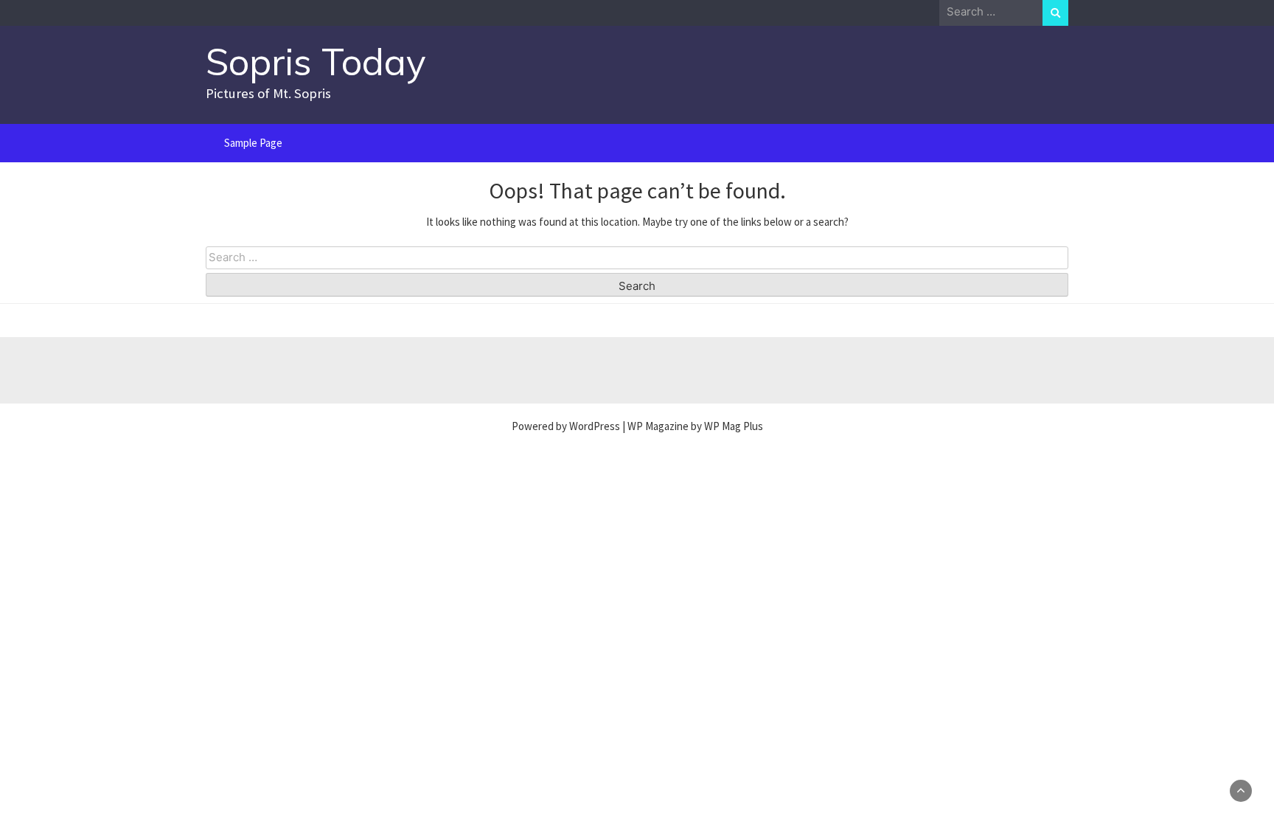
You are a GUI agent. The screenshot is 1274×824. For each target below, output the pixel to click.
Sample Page (253, 143)
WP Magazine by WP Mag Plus (695, 426)
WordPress (594, 426)
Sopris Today (316, 61)
